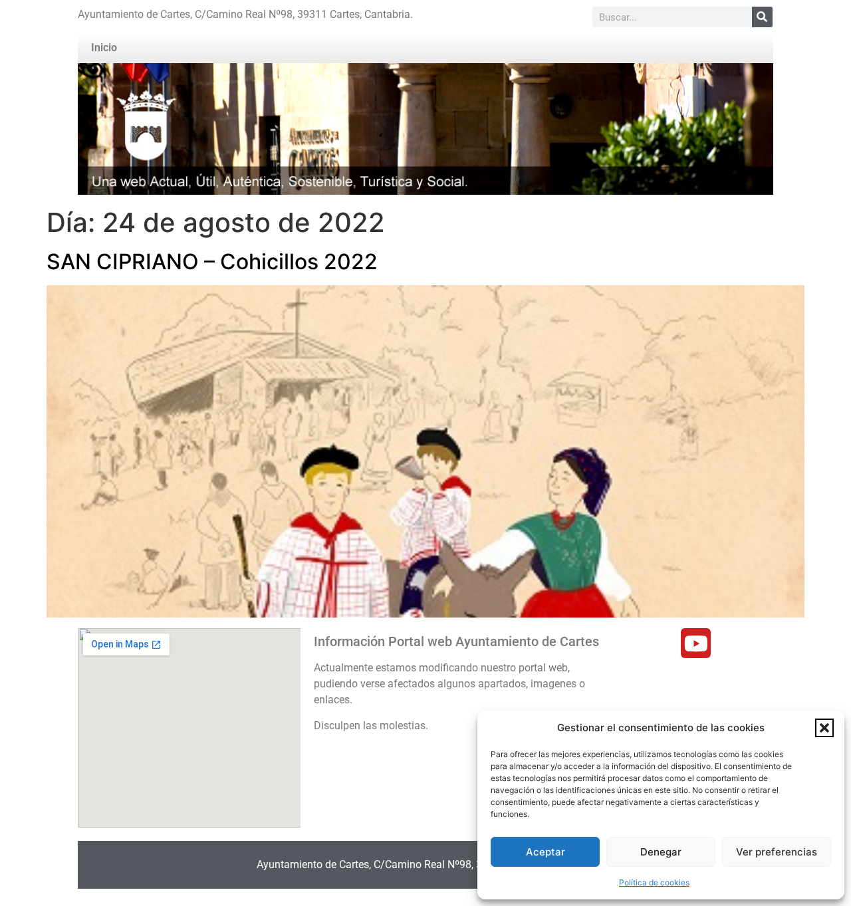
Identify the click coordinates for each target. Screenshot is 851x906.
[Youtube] (696, 643)
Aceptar (545, 852)
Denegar (660, 852)
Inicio (104, 47)
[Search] (762, 17)
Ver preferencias (776, 852)
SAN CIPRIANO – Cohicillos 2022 (212, 262)
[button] (824, 728)
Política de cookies (654, 882)
